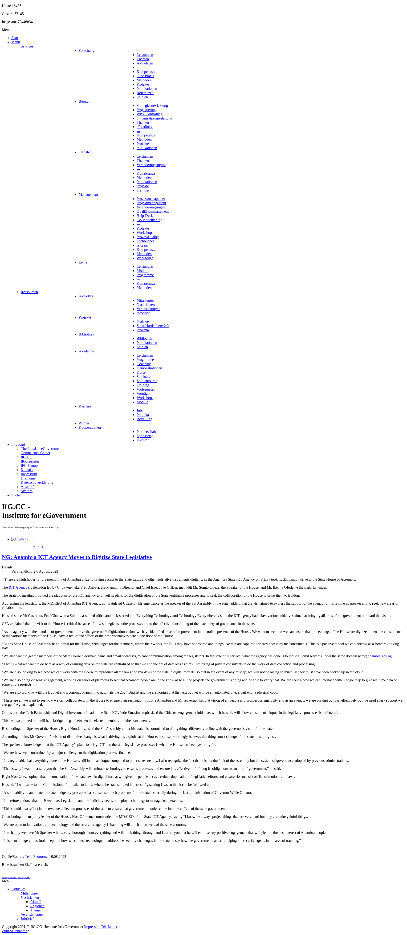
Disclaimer (109, 927)
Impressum (92, 927)
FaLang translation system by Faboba (16, 877)
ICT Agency (18, 587)
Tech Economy (36, 857)
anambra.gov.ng (380, 656)
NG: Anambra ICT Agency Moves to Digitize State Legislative (77, 557)
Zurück (38, 547)
